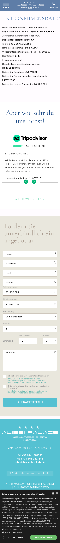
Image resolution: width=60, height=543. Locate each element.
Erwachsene (24, 336)
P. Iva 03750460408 (15, 484)
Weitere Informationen (11, 529)
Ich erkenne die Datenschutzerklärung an (28, 379)
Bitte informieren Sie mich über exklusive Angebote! (28, 389)
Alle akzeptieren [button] (43, 537)
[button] (30, 532)
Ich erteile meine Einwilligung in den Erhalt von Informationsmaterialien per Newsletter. (28, 392)
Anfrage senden (30, 402)
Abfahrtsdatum (10, 299)
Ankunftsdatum (10, 287)
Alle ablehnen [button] (15, 537)
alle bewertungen (29, 199)
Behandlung (8, 312)
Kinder (46, 336)
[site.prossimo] (34, 182)
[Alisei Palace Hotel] (30, 5)
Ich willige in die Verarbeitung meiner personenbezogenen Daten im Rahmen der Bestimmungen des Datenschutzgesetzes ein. (27, 381)
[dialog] (30, 516)
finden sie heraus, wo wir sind (31, 473)
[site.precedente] (26, 182)
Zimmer (6, 324)
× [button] (57, 493)
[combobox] (53, 493)
